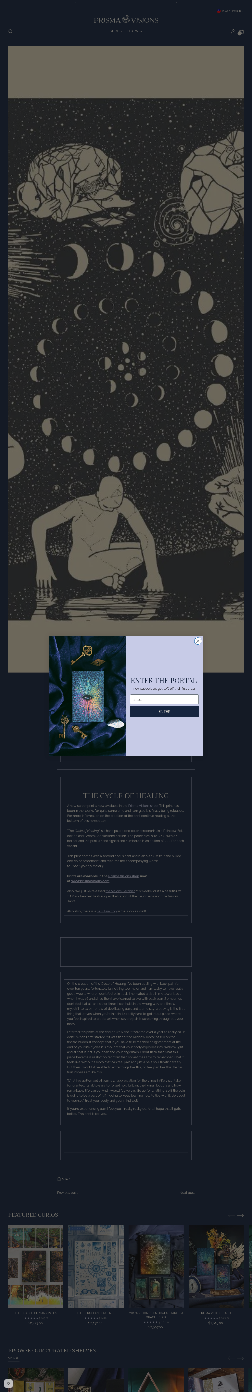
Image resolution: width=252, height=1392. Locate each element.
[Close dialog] (197, 641)
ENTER (164, 711)
